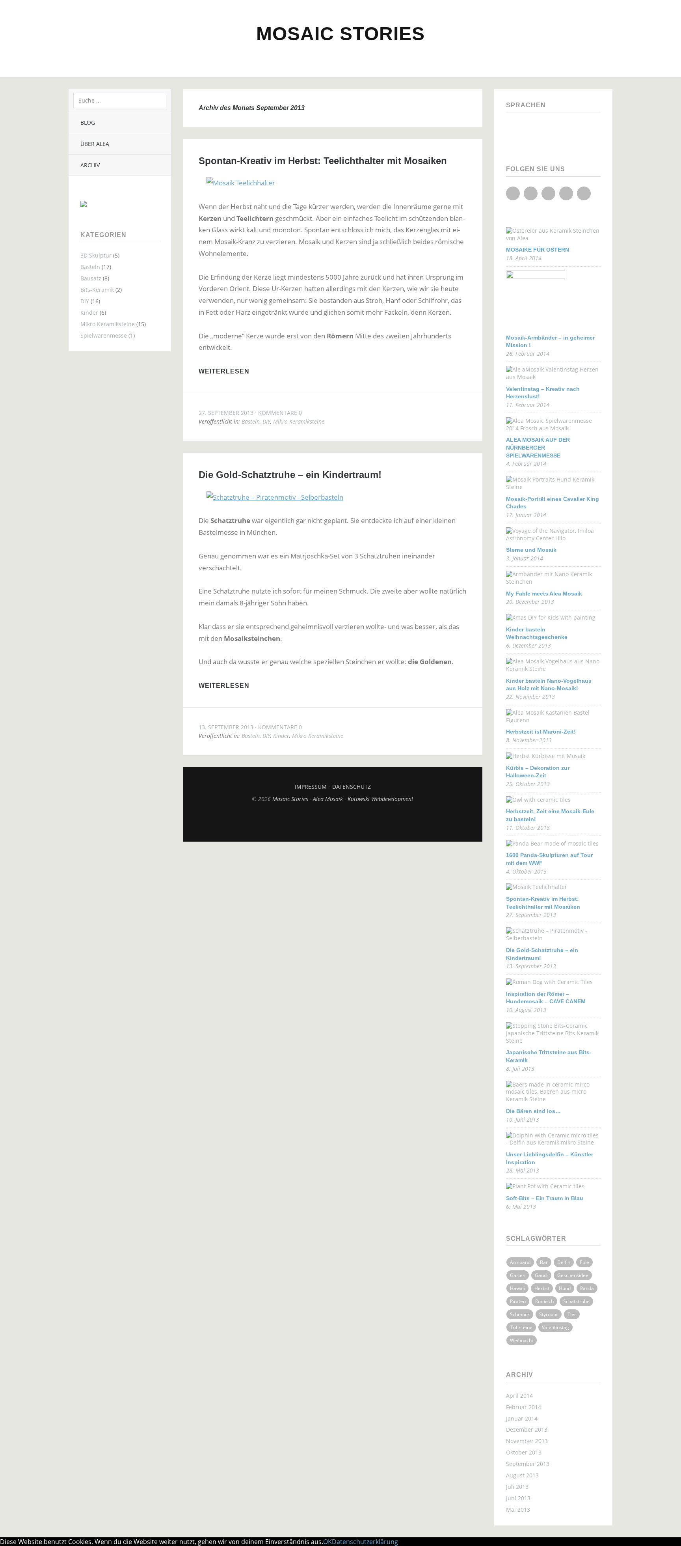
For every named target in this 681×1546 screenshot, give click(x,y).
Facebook (513, 193)
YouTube (548, 193)
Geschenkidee (572, 1275)
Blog (87, 122)
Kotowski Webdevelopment (380, 799)
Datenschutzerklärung (365, 1541)
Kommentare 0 (280, 412)
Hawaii (517, 1288)
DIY (84, 301)
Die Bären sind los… (533, 1111)
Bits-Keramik (97, 289)
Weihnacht (521, 1340)
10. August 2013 (526, 1010)
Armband (520, 1262)
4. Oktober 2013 (526, 871)
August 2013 (522, 1475)
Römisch (544, 1301)
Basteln (90, 267)
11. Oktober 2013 (528, 827)
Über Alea (94, 144)
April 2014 (519, 1395)
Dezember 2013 (526, 1429)
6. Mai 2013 (521, 1206)
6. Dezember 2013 (528, 645)
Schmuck (520, 1314)
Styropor (548, 1314)
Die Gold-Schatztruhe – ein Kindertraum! (290, 474)
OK (327, 1541)
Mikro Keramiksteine (107, 324)
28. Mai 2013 (522, 1170)
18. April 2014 (523, 258)
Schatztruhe (576, 1301)
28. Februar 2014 (527, 353)
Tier (572, 1314)
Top (333, 821)
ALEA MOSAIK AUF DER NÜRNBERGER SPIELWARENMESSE (538, 447)
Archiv (90, 165)
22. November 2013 (530, 696)
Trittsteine (521, 1327)
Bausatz (90, 278)
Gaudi (541, 1275)
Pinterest (566, 193)
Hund (565, 1288)
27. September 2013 (226, 412)
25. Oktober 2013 (528, 784)
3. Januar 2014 (524, 558)
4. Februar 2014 (526, 463)
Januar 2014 (522, 1418)
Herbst (541, 1288)
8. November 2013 (529, 740)
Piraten (518, 1301)
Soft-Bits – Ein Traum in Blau (544, 1198)
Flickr (531, 193)
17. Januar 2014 (526, 515)
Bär (544, 1262)
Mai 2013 (518, 1509)
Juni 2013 (518, 1498)
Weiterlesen (224, 371)
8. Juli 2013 (520, 1068)
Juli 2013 (517, 1486)
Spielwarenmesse (103, 335)
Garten (517, 1275)
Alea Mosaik (328, 799)
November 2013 (527, 1441)
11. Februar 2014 (527, 405)
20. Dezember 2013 (530, 601)
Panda (587, 1288)
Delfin (563, 1262)
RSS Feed (584, 193)
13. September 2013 (226, 727)
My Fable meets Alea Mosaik (544, 593)
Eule (584, 1262)
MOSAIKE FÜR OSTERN (537, 249)
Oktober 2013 (523, 1452)
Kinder (89, 312)
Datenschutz (351, 786)
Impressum (311, 786)
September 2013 (527, 1464)
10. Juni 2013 (522, 1119)
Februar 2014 (523, 1407)
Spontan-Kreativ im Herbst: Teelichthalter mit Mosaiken (323, 160)
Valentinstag (555, 1327)
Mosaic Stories (340, 33)
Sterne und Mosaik (531, 550)
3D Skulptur (96, 255)
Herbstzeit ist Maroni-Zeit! (541, 731)
